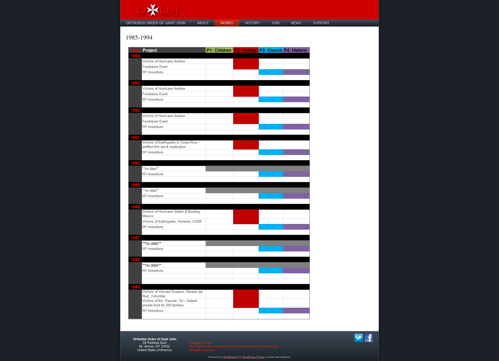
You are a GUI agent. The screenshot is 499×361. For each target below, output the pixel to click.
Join (275, 23)
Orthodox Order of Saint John (155, 23)
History (252, 23)
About (203, 23)
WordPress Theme (253, 357)
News (296, 23)
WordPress (229, 357)
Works (226, 23)
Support (321, 23)
